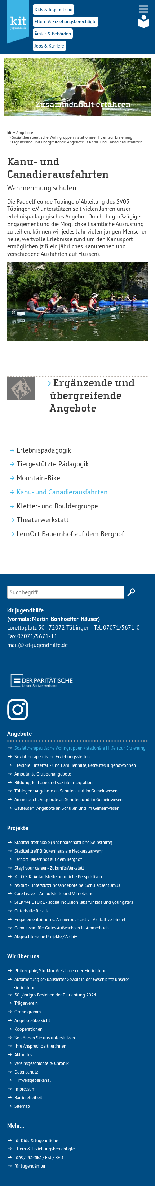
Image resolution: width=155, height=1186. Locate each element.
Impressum (24, 1089)
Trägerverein (26, 1003)
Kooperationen (28, 1029)
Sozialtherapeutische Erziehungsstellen (52, 756)
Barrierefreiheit (28, 1097)
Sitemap (22, 1106)
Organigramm (27, 1011)
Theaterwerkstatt (43, 519)
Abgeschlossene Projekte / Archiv (45, 936)
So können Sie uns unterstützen (44, 1037)
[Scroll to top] (139, 1170)
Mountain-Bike (39, 477)
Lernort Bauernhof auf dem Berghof (48, 859)
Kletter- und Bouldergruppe (58, 505)
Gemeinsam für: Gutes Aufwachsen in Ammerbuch (61, 927)
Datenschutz (26, 1072)
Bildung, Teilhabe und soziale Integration (53, 782)
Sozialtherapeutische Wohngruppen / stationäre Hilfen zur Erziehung (80, 748)
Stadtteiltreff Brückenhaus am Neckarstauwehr (58, 851)
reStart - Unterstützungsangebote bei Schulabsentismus (67, 885)
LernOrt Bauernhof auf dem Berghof (71, 533)
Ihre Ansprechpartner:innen (40, 1046)
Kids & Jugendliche (53, 9)
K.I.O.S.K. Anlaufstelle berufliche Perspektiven (58, 876)
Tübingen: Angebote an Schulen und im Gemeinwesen (66, 791)
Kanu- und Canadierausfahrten (63, 491)
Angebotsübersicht (32, 1020)
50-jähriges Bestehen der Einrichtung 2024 (55, 995)
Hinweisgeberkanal (32, 1080)
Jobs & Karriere (49, 46)
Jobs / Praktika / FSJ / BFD (38, 1157)
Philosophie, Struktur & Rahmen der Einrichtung (60, 970)
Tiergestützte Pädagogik (53, 463)
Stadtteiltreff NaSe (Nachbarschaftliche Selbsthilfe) (63, 842)
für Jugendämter (29, 1166)
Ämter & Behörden (53, 34)
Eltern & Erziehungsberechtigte (66, 21)
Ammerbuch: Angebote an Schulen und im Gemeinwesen (68, 799)
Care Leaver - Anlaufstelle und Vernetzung (54, 893)
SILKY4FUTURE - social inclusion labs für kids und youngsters (73, 902)
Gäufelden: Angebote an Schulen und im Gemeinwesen (66, 808)
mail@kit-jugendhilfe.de (37, 644)
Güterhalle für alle (31, 911)
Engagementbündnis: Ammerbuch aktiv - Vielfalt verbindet (69, 919)
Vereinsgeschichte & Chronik (41, 1063)
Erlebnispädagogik (44, 449)
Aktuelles (23, 1054)
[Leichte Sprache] (143, 21)
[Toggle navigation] (143, 9)
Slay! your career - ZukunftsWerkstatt (49, 868)
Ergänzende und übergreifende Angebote (92, 395)
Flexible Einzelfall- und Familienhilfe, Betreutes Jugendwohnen (75, 765)
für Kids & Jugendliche (36, 1140)
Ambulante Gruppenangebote (42, 774)
